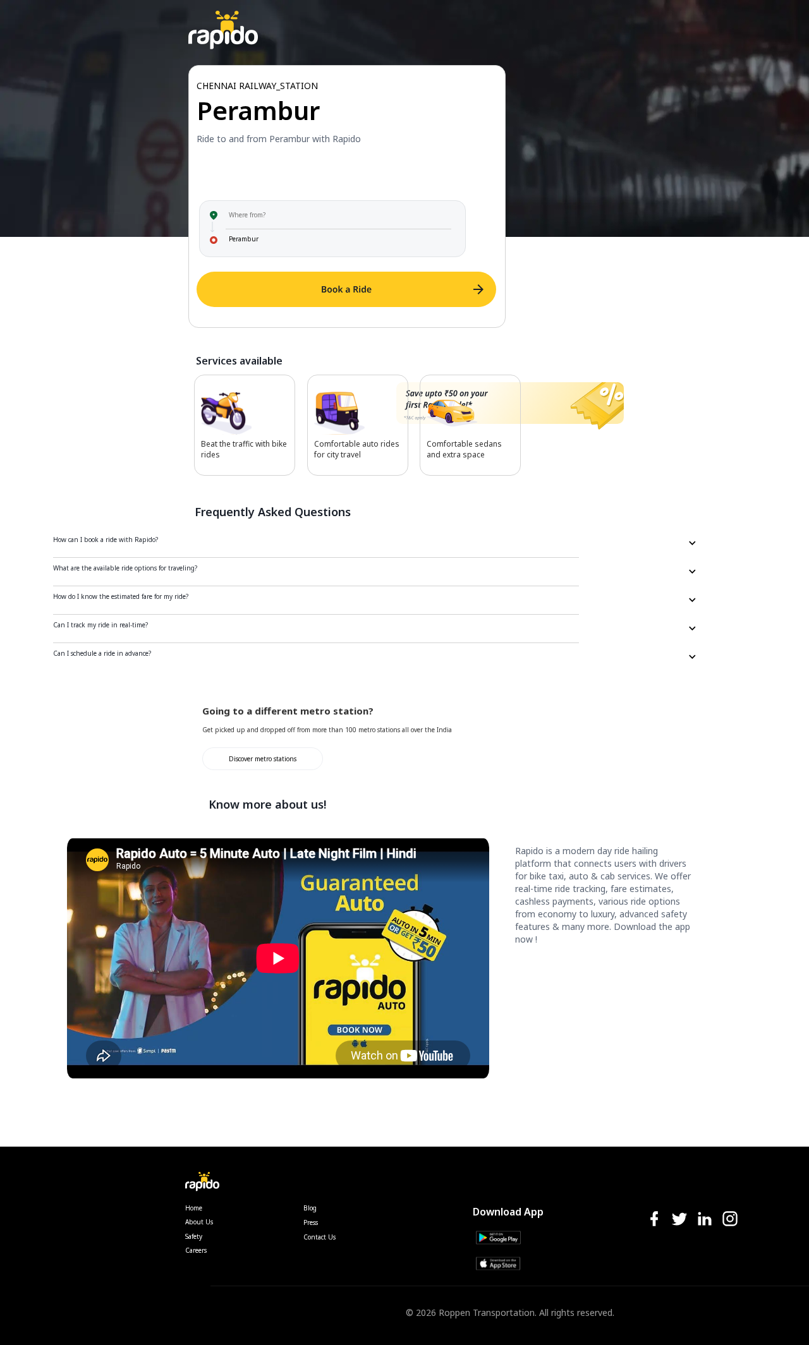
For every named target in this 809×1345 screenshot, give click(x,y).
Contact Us (319, 1237)
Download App (508, 1212)
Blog (310, 1207)
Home (193, 1207)
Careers (196, 1250)
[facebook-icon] (654, 1219)
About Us (199, 1221)
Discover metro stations (262, 758)
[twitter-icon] (679, 1219)
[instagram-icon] (730, 1219)
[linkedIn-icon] (705, 1219)
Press (310, 1222)
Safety (193, 1236)
